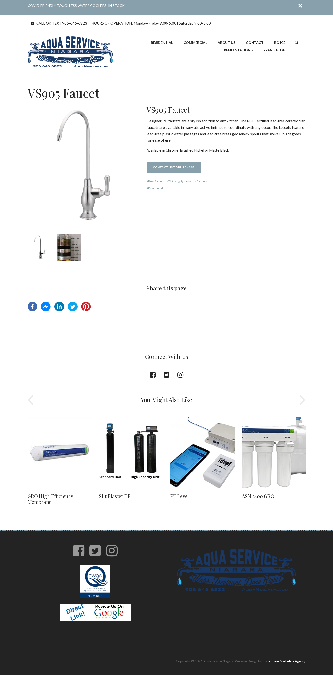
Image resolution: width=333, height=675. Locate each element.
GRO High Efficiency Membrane (50, 499)
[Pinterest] (86, 306)
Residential (162, 42)
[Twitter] (73, 306)
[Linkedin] (59, 306)
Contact (255, 42)
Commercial (195, 42)
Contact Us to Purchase (173, 167)
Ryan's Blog (274, 50)
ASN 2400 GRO (258, 496)
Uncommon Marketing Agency (284, 661)
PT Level (179, 496)
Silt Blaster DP (115, 496)
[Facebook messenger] (46, 306)
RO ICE (279, 42)
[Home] (70, 51)
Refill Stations (238, 50)
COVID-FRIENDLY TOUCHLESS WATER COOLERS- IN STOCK (76, 5)
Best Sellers (156, 181)
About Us (226, 42)
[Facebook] (32, 306)
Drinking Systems (180, 181)
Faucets (202, 181)
